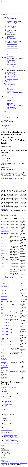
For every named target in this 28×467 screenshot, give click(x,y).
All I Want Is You (5, 221)
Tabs (5, 57)
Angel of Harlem (5, 231)
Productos (6, 17)
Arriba (2, 465)
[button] (3, 209)
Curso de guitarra (11, 93)
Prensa (5, 424)
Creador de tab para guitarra (10, 435)
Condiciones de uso (14, 463)
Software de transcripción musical (11, 443)
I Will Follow (4, 290)
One (2, 304)
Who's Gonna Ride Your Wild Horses (4, 367)
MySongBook (10, 32)
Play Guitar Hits (10, 36)
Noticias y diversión (11, 95)
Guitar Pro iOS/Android (12, 28)
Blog (5, 83)
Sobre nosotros (7, 423)
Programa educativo (8, 404)
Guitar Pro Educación (12, 23)
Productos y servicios (6, 396)
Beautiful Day (4, 246)
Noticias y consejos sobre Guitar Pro (15, 92)
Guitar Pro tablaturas (8, 406)
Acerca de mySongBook (12, 66)
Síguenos (3, 457)
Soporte (5, 109)
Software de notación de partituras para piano (14, 441)
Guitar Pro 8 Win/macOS (12, 22)
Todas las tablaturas (11, 64)
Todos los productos (11, 18)
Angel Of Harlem (5, 227)
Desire (2, 263)
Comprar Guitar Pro (14, 387)
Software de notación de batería (11, 440)
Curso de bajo (10, 88)
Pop (9, 160)
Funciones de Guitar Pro (6, 430)
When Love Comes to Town (4, 359)
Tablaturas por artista (11, 61)
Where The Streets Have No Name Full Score (11, 178)
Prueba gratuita (7, 401)
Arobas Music (4, 418)
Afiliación (6, 427)
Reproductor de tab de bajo (10, 439)
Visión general (7, 125)
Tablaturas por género (12, 62)
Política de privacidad (9, 464)
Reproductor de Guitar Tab (10, 436)
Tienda (5, 111)
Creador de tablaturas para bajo (11, 437)
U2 (5, 155)
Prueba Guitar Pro (5, 387)
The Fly (3, 341)
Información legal (5, 463)
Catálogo (6, 126)
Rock (6, 160)
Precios (8, 68)
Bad (2, 235)
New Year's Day (5, 301)
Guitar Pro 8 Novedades (9, 402)
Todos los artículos (11, 84)
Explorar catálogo (11, 60)
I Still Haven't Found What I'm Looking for (5, 278)
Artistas (5, 81)
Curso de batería (10, 91)
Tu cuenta (3, 409)
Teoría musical (10, 89)
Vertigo (2, 349)
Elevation (3, 270)
